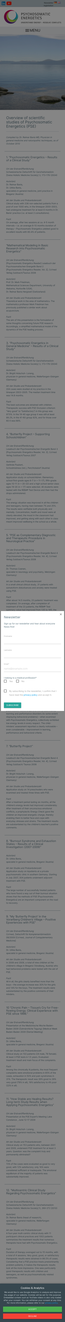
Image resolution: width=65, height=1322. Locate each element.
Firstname (8, 636)
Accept (32, 1309)
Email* (6, 664)
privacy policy (30, 695)
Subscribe (12, 705)
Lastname (8, 650)
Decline (32, 1316)
